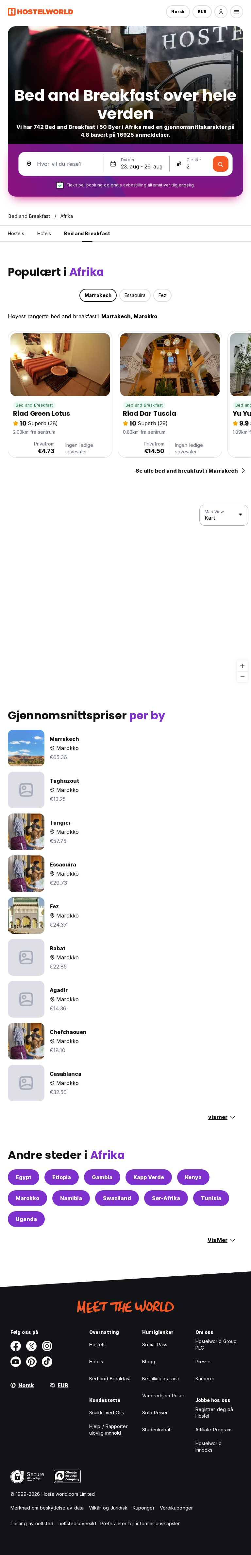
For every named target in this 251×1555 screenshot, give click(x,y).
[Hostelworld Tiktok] (47, 1361)
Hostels (97, 1344)
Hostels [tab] (16, 233)
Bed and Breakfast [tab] (87, 233)
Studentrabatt (157, 1429)
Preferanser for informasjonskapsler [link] (140, 1523)
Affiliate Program (213, 1429)
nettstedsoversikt (77, 1523)
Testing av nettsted (31, 1523)
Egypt (23, 1177)
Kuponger (144, 1508)
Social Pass (154, 1344)
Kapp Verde (148, 1177)
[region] (125, 593)
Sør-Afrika (166, 1198)
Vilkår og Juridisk (108, 1508)
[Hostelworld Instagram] (47, 1346)
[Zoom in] (242, 665)
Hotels (96, 1361)
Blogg (148, 1361)
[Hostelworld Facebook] (15, 1346)
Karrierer (205, 1378)
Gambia (102, 1177)
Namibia (71, 1198)
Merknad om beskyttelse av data (47, 1508)
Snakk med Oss (106, 1412)
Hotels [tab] (44, 233)
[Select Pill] (220, 11)
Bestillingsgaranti (160, 1378)
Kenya (193, 1177)
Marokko (27, 1198)
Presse (203, 1361)
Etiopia (61, 1177)
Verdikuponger (176, 1508)
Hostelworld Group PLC (216, 1344)
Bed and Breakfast (34, 405)
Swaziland (117, 1198)
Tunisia (211, 1198)
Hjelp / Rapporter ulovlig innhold (108, 1430)
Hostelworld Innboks (208, 1447)
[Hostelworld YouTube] (15, 1361)
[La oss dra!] (220, 164)
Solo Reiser (155, 1412)
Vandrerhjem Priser (163, 1395)
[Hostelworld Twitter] (31, 1346)
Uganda (26, 1219)
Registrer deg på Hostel (214, 1412)
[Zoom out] (242, 676)
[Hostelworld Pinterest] (31, 1361)
